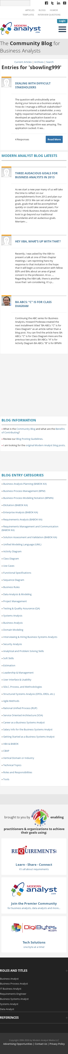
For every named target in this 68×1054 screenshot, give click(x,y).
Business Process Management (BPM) (24, 491)
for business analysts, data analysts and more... (34, 908)
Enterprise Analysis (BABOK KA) (20, 512)
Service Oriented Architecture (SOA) (23, 715)
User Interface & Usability (17, 679)
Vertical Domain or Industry (18, 758)
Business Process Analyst (14, 983)
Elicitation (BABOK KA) (15, 505)
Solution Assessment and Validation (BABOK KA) (30, 537)
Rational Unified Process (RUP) (20, 708)
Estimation (9, 665)
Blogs (42, 10)
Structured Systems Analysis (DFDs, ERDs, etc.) (29, 694)
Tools (6, 779)
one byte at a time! (33, 947)
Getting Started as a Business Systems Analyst (29, 736)
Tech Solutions (34, 942)
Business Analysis (13, 622)
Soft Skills (8, 658)
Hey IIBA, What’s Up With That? (38, 241)
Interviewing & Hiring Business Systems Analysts (30, 637)
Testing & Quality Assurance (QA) (21, 608)
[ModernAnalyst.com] (34, 889)
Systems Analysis (12, 615)
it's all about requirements (34, 869)
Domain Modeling (13, 629)
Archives (39, 62)
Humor (54, 10)
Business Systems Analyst (14, 999)
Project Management (15, 601)
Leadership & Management (18, 672)
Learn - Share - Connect (34, 864)
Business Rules (11, 587)
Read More (54, 139)
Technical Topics (12, 765)
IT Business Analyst (10, 988)
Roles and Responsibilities (17, 772)
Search (50, 62)
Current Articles (23, 62)
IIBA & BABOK (11, 743)
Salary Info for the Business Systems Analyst (28, 729)
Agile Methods (11, 701)
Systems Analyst (9, 1004)
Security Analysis (12, 644)
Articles (29, 10)
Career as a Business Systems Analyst (24, 722)
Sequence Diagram (13, 580)
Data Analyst (7, 1009)
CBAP (6, 750)
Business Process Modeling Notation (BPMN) (28, 498)
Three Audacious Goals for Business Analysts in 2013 (36, 175)
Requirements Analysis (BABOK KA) (22, 519)
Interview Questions (49, 14)
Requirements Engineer (13, 993)
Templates (28, 14)
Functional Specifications (17, 572)
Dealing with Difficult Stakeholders (33, 85)
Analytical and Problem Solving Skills (23, 651)
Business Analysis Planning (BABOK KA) (25, 483)
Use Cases (8, 565)
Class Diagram (11, 558)
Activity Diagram (12, 551)
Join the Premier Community (34, 903)
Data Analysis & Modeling (17, 594)
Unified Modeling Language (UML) (22, 544)
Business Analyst (9, 978)
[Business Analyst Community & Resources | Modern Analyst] (20, 28)
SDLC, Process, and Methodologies (22, 686)
